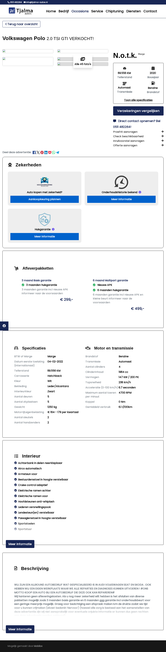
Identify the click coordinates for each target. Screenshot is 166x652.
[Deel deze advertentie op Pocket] (50, 152)
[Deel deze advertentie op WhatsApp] (54, 152)
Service (97, 11)
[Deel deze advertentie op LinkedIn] (46, 152)
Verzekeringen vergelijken (138, 111)
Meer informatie (121, 199)
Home (51, 11)
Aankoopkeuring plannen (45, 199)
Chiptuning (115, 11)
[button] (138, 100)
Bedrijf (64, 11)
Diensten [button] (133, 11)
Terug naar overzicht (22, 24)
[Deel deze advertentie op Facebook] (34, 152)
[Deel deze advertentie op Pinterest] (42, 152)
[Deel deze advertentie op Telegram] (57, 152)
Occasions (80, 11)
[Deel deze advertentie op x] (38, 152)
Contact (150, 11)
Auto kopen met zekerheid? (44, 192)
